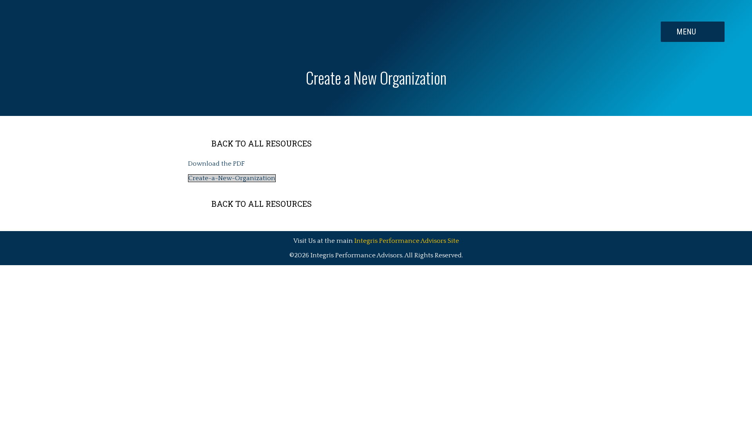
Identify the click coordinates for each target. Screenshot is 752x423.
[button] (693, 32)
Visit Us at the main (376, 240)
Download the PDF (216, 163)
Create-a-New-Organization (231, 178)
